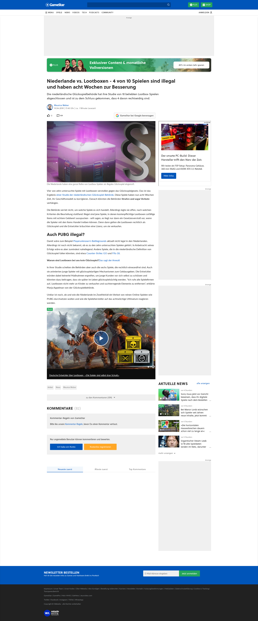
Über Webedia (81, 588)
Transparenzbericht (51, 591)
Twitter (46, 599)
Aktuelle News (173, 383)
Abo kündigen (93, 588)
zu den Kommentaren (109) (99, 397)
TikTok (71, 599)
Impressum (48, 588)
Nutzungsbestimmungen (153, 588)
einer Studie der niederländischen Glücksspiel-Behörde (85, 194)
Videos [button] (76, 12)
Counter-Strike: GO (96, 253)
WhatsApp (79, 599)
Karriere (122, 588)
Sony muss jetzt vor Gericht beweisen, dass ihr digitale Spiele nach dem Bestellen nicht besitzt (194, 398)
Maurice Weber (61, 105)
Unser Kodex (69, 588)
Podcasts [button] (94, 12)
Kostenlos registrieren (100, 446)
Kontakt (139, 588)
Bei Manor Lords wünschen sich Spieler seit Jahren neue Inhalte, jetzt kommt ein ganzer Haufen (194, 414)
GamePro (56, 595)
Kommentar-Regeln (74, 423)
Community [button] (107, 12)
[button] (49, 12)
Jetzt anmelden (189, 573)
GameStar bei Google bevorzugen (136, 115)
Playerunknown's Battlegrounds (89, 241)
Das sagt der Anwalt (109, 260)
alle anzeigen (203, 383)
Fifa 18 (116, 253)
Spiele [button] (59, 12)
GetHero (75, 595)
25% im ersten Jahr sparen (191, 65)
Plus (195, 4)
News (58, 387)
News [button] (67, 12)
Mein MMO (66, 595)
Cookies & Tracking (201, 588)
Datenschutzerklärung (183, 588)
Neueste (65, 469)
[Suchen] (168, 4)
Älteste (101, 469)
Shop (208, 4)
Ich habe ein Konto (66, 446)
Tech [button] (84, 12)
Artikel (50, 387)
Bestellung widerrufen (109, 588)
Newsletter (131, 588)
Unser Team (58, 588)
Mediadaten (169, 588)
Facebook (54, 599)
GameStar (48, 595)
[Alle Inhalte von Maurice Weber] (50, 107)
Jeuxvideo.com (86, 595)
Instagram (63, 599)
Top (137, 469)
